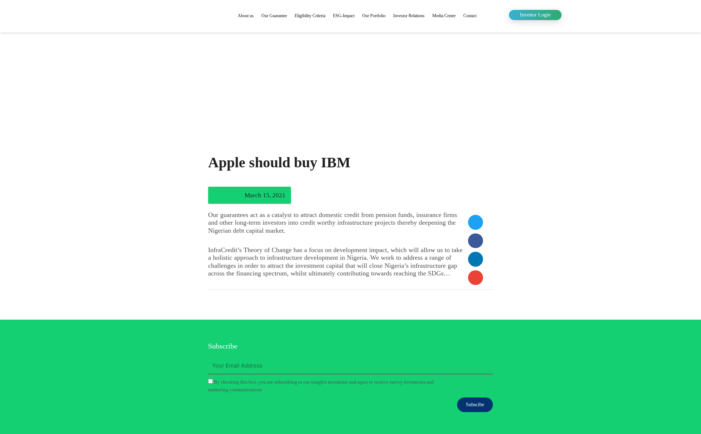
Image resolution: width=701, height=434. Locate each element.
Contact (469, 15)
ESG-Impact (344, 15)
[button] (475, 222)
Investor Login (535, 15)
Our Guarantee (274, 15)
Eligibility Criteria (310, 15)
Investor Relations (409, 15)
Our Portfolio (374, 15)
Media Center (444, 15)
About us (246, 15)
